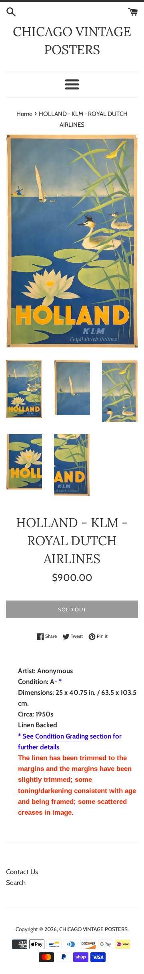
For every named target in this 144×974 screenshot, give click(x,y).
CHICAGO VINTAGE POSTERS (72, 40)
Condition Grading (61, 736)
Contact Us (22, 872)
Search (16, 883)
